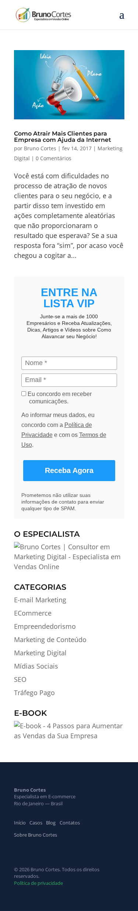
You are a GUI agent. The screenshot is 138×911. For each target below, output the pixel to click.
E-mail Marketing (40, 599)
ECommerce (33, 613)
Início (20, 822)
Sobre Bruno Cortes (35, 834)
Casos (35, 822)
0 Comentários (53, 158)
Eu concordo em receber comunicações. (59, 397)
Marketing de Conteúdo (50, 639)
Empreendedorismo (45, 626)
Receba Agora (69, 470)
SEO (20, 679)
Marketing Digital (40, 652)
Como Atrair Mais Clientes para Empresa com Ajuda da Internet (62, 137)
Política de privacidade (38, 883)
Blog (51, 822)
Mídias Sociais (36, 666)
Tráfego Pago (34, 692)
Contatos (70, 822)
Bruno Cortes (40, 148)
